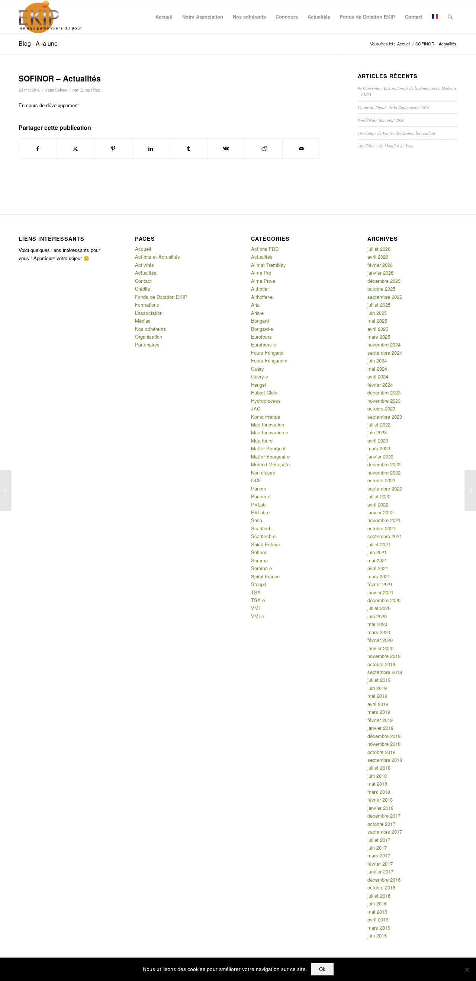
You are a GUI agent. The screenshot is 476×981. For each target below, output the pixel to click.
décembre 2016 (384, 879)
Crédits (142, 288)
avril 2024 (377, 376)
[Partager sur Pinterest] (113, 148)
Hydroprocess (266, 400)
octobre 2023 (381, 408)
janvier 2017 (380, 871)
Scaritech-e (263, 536)
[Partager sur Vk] (226, 148)
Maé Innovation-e (269, 432)
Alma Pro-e (263, 280)
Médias (143, 320)
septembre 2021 (384, 536)
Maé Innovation (267, 424)
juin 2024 (377, 360)
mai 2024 (377, 368)
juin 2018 (377, 775)
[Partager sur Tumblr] (188, 148)
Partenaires (147, 344)
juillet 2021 (378, 544)
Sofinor (61, 90)
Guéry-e (259, 376)
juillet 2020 (378, 607)
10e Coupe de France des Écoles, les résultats (396, 133)
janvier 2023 (380, 456)
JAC (255, 408)
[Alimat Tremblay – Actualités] (6, 490)
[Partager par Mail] (301, 148)
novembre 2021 (384, 520)
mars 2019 (378, 711)
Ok (322, 969)
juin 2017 (377, 847)
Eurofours (261, 336)
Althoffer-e (262, 296)
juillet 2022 (378, 496)
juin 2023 (377, 432)
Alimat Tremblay (268, 264)
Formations (147, 304)
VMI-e (257, 616)
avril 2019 (377, 703)
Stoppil (258, 584)
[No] (466, 969)
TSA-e (258, 600)
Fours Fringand (267, 352)
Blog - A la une (38, 43)
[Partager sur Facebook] (38, 148)
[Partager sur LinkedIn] (151, 148)
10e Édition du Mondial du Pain (386, 145)
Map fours (262, 440)
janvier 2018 (380, 807)
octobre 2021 (381, 528)
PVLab (258, 504)
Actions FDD (265, 248)
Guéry (257, 368)
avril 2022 (377, 504)
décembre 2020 (384, 600)
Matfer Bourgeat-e (270, 456)
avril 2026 (377, 256)
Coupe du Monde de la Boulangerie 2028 (394, 107)
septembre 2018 (384, 759)
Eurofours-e (263, 344)
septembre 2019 (384, 671)
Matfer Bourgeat (268, 448)
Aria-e (257, 312)
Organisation (148, 336)
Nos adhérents (150, 328)
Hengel (258, 384)
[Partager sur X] (75, 148)
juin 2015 (377, 935)
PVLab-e (260, 512)
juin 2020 (377, 616)
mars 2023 (378, 448)
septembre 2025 (384, 296)
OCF (256, 480)
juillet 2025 (378, 304)
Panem (258, 488)
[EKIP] (51, 16)
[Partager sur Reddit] (263, 148)
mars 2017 (378, 855)
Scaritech (261, 528)
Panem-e (260, 496)
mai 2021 (377, 560)
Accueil (143, 248)
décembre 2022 (384, 464)
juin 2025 (377, 312)
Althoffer (260, 288)
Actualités (146, 272)
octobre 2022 (381, 480)
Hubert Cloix (264, 392)
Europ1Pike (90, 90)
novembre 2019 (384, 655)
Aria (255, 304)
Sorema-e (261, 568)
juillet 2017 (378, 839)
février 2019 (380, 719)
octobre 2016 (381, 887)
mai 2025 (377, 320)
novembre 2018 (384, 743)
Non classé (263, 472)
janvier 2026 (380, 272)
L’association (149, 312)
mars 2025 (378, 336)
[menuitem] (164, 16)
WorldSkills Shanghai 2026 (381, 120)
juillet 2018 (378, 767)
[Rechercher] (450, 16)
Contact (143, 280)
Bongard (260, 320)
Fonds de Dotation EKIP (161, 296)
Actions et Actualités (157, 256)
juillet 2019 (378, 679)
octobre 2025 (381, 288)
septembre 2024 (384, 352)
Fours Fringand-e (269, 360)
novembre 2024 (384, 344)
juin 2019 (377, 687)
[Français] (435, 16)
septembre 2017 (384, 831)
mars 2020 (378, 632)
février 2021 (380, 584)
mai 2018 (377, 783)
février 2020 (380, 639)
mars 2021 (378, 576)
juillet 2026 (378, 248)
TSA (256, 592)
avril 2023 (377, 440)
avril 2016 (377, 919)
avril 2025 (377, 328)
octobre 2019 (381, 664)
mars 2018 (378, 791)
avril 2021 (377, 568)
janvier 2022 (380, 512)
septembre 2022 (384, 488)
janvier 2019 (380, 727)
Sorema (259, 560)
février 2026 (380, 264)
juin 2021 (377, 552)
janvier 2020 (380, 648)
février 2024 (380, 384)
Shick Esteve (265, 544)
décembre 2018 (384, 735)
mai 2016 (377, 911)
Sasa (256, 520)
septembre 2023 (384, 416)
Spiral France (265, 576)
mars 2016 (378, 927)
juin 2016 (377, 903)
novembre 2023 (384, 400)
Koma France (265, 416)
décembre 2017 (384, 815)
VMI (255, 607)
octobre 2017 (381, 823)
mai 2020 (377, 623)
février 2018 (380, 799)
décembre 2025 (384, 280)
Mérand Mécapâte (270, 464)
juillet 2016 (378, 895)
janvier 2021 (380, 592)
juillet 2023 (378, 424)
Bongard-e (262, 328)
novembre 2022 (384, 472)
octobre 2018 (381, 751)
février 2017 (380, 863)
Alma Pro (261, 272)
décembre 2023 (384, 392)
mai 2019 (377, 695)
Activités (144, 264)
